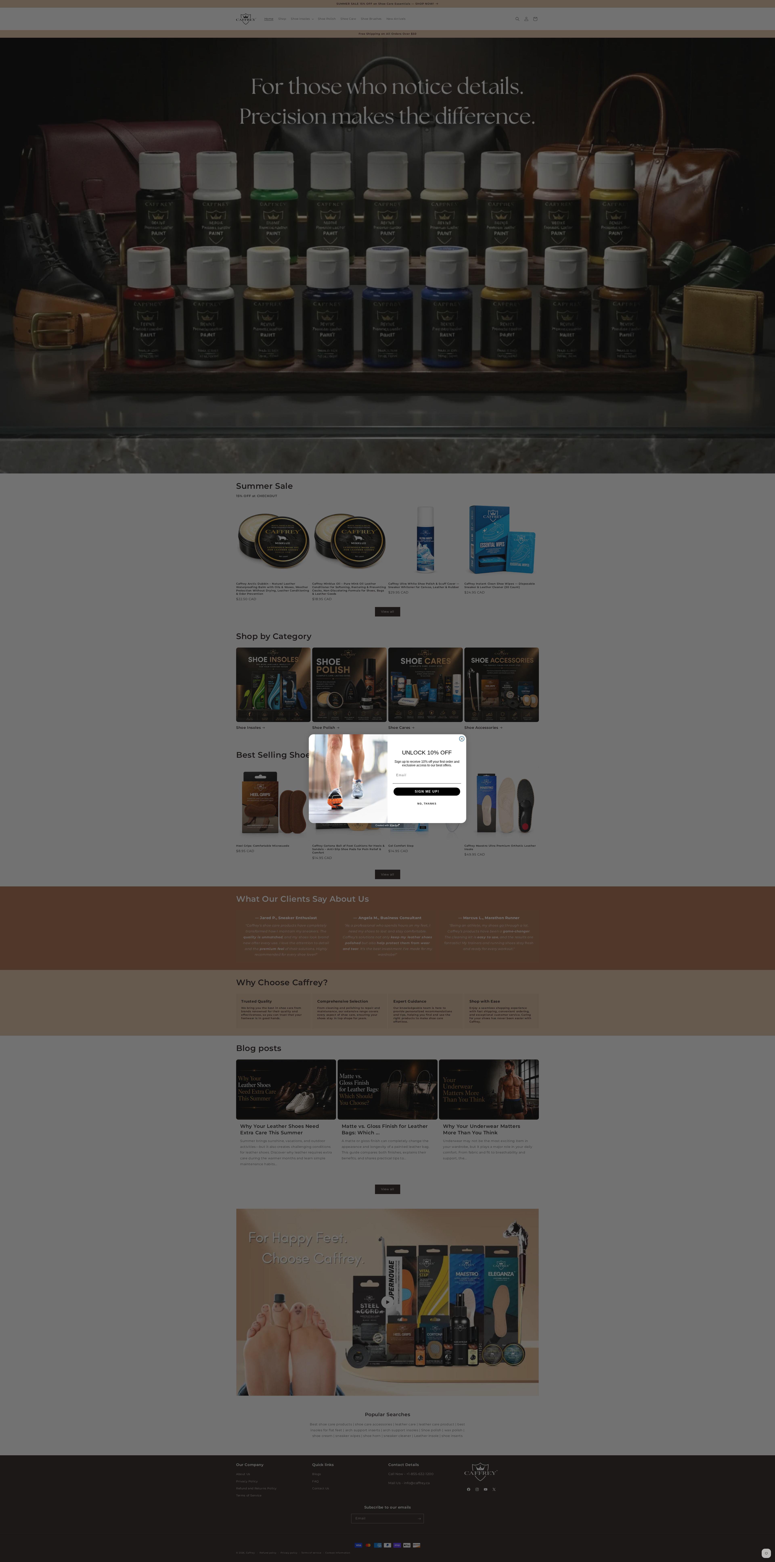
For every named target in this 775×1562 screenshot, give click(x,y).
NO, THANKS (427, 803)
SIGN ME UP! (427, 791)
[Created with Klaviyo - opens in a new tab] (387, 825)
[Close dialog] (461, 738)
